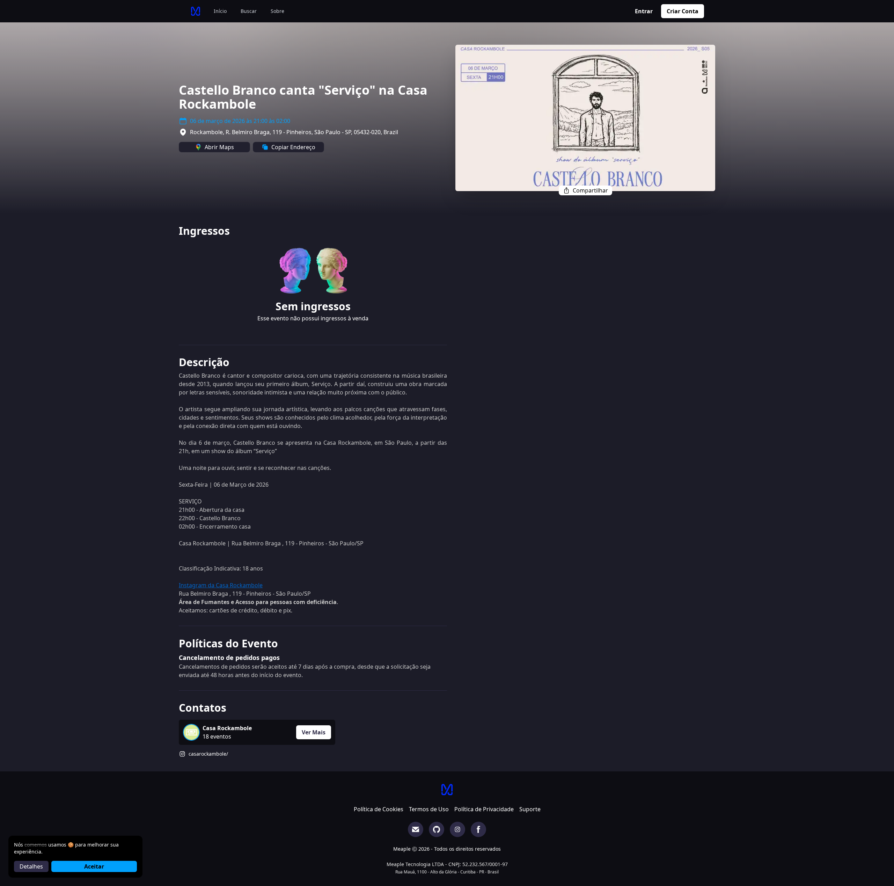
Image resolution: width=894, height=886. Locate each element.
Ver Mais (313, 732)
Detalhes (31, 866)
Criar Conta (682, 11)
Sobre (277, 11)
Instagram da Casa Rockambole (221, 585)
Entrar (644, 11)
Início (220, 11)
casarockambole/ (208, 753)
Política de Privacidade (484, 809)
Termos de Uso (429, 809)
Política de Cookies (378, 809)
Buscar (249, 11)
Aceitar (94, 866)
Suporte (530, 809)
